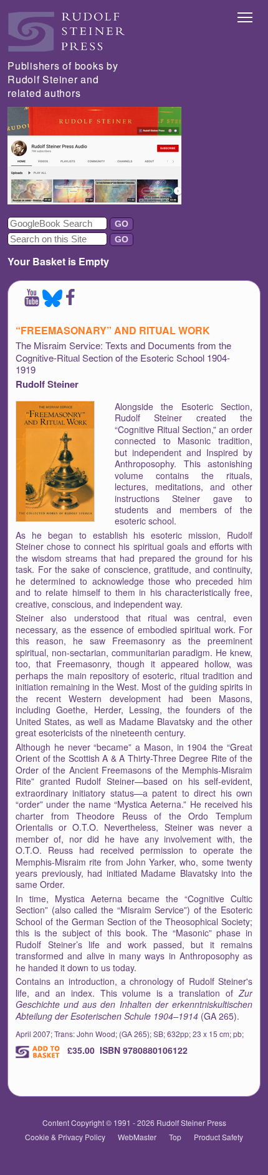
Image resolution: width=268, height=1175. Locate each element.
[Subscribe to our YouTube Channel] (32, 303)
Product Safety (218, 1137)
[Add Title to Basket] (39, 1052)
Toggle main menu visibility (245, 16)
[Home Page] (66, 48)
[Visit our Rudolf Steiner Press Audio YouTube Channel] (94, 200)
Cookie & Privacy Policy (65, 1137)
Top (175, 1137)
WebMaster (137, 1137)
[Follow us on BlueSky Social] (52, 303)
